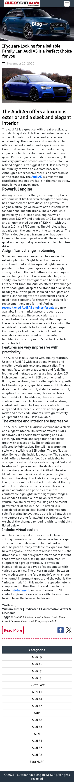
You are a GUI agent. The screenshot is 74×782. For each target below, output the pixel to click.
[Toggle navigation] (67, 4)
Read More (13, 630)
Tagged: (7, 617)
